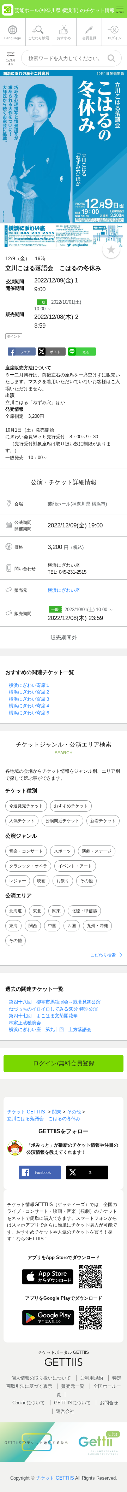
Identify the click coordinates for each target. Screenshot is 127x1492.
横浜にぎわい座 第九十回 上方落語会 (50, 1029)
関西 (33, 925)
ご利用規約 (91, 1378)
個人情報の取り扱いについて (41, 1378)
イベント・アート (75, 866)
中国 (52, 925)
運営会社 (65, 1411)
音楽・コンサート (26, 851)
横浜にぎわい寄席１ (29, 685)
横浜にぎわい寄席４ (29, 705)
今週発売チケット (26, 805)
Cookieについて (28, 1402)
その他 (86, 880)
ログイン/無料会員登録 (64, 1063)
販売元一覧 (72, 1386)
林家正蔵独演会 (25, 1022)
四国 (71, 925)
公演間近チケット (62, 820)
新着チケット (103, 820)
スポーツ (62, 851)
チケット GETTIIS (55, 1478)
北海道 (15, 910)
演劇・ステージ (96, 851)
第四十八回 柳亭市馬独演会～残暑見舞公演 (55, 1002)
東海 (13, 925)
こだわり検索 (103, 955)
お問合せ (109, 1402)
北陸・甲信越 (84, 910)
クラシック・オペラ (28, 866)
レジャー (17, 880)
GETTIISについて (72, 1402)
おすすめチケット (71, 805)
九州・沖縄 (97, 925)
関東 (56, 910)
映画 (41, 880)
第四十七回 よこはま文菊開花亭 (43, 1015)
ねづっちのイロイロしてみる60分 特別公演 (53, 1009)
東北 (37, 910)
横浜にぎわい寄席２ (29, 692)
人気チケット (22, 820)
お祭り (62, 880)
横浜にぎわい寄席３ (29, 699)
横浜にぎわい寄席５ (29, 712)
